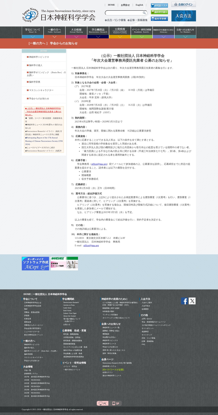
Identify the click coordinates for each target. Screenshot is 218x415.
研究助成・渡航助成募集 (72, 341)
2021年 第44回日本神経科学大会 (37, 396)
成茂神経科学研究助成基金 (73, 357)
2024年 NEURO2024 (32, 386)
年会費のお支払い (109, 337)
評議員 (26, 315)
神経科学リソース (109, 344)
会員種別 (145, 309)
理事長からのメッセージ (33, 325)
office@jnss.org (99, 164)
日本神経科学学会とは (32, 302)
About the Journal (69, 316)
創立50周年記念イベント (33, 335)
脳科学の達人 (35, 65)
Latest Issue (67, 308)
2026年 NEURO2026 (32, 380)
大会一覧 (27, 370)
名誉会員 (27, 319)
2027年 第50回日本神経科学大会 (37, 377)
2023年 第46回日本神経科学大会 (37, 390)
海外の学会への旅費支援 (72, 350)
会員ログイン (108, 372)
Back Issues (67, 310)
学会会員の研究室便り (32, 328)
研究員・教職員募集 (71, 334)
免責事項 (145, 332)
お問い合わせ (147, 319)
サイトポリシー (148, 328)
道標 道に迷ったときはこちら (114, 350)
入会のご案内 (147, 302)
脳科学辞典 (34, 82)
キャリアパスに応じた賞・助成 (75, 347)
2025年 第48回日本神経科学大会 (37, 383)
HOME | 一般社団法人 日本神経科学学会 (45, 294)
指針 (26, 309)
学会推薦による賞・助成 (72, 353)
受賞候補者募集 (69, 344)
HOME (111, 5)
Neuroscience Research (71, 302)
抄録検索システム (31, 373)
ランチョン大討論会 (110, 315)
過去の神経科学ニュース (112, 375)
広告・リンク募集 (148, 338)
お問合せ (125, 5)
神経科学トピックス (39, 57)
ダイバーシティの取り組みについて (116, 318)
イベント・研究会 (70, 366)
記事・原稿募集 (148, 341)
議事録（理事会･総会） (111, 331)
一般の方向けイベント (71, 370)
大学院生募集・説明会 (71, 337)
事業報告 (106, 334)
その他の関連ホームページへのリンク (156, 325)
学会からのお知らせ (39, 98)
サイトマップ (147, 335)
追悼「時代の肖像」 (110, 353)
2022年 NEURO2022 (32, 393)
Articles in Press (69, 305)
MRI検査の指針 (108, 311)
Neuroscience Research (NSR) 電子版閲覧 (117, 363)
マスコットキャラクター (41, 90)
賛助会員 (27, 322)
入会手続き (146, 306)
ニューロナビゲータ (32, 332)
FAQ (143, 344)
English (139, 5)
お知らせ (66, 324)
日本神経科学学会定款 (32, 306)
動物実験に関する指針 (111, 308)
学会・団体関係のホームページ (154, 322)
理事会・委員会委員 (32, 312)
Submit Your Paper (69, 313)
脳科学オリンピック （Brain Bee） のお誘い (41, 351)
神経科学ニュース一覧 (111, 327)
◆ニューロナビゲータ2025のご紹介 (40, 147)
